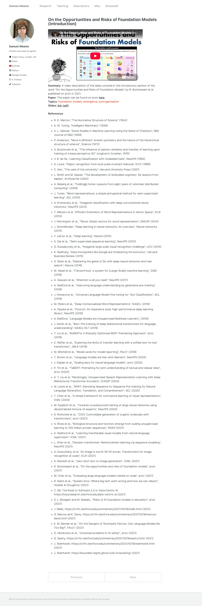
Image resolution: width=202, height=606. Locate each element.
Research (45, 6)
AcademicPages (74, 599)
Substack (16, 84)
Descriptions (81, 6)
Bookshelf (112, 6)
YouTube (16, 66)
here (101, 97)
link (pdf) (63, 105)
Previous (76, 577)
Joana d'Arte (47, 599)
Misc (97, 6)
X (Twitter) (16, 79)
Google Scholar (19, 75)
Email (14, 61)
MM (93, 599)
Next (133, 577)
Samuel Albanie (19, 6)
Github (15, 70)
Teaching (62, 6)
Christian (86, 599)
